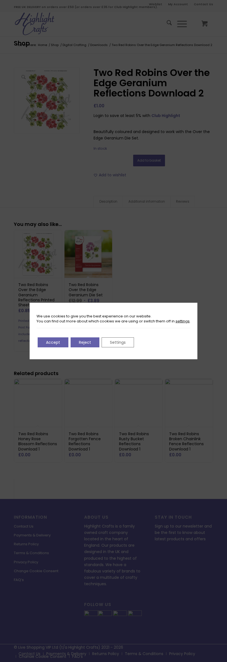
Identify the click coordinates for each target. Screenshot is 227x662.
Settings (118, 342)
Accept (53, 342)
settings (183, 321)
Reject (85, 342)
